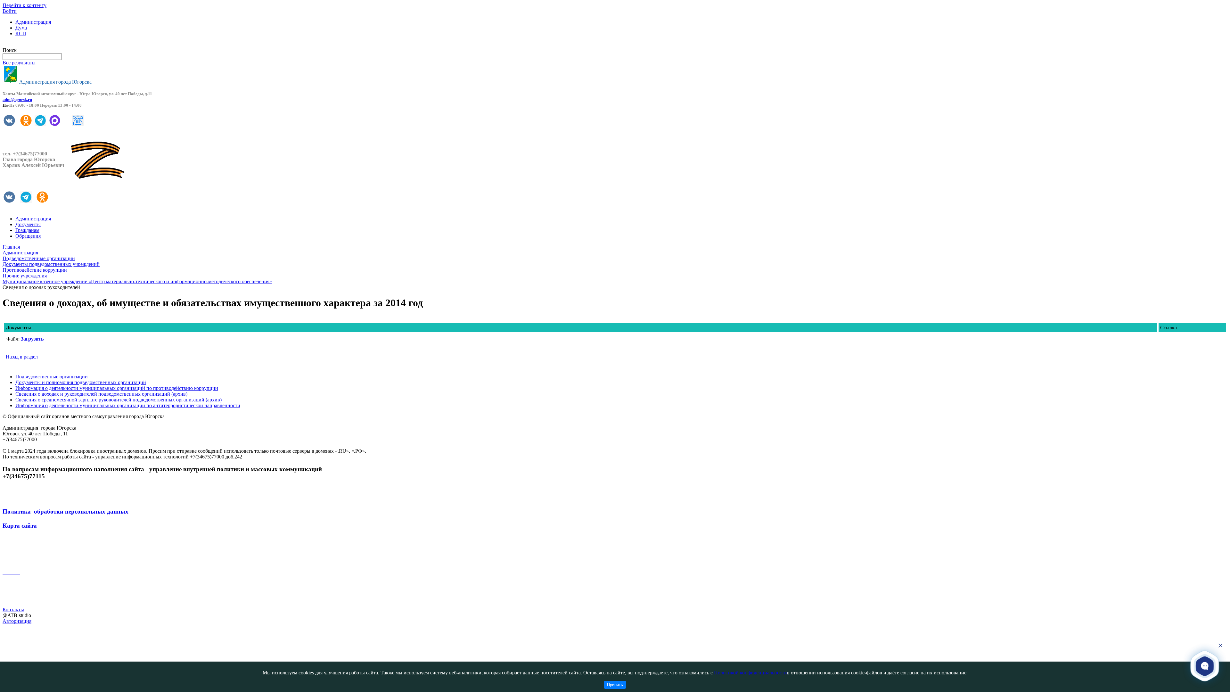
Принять (615, 684)
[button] (1204, 665)
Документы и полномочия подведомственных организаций (80, 382)
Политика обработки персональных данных (65, 511)
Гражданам (27, 230)
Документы (28, 224)
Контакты (13, 609)
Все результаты (19, 62)
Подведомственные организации (51, 376)
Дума (21, 27)
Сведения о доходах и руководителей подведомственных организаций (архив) (101, 394)
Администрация (33, 22)
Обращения (28, 236)
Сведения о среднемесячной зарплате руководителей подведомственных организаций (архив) (118, 399)
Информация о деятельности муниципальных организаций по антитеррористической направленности (127, 405)
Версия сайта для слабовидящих (38, 44)
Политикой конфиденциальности (750, 672)
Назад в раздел (22, 356)
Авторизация (17, 621)
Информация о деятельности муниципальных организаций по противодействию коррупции (116, 388)
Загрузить (32, 339)
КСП (20, 33)
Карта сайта (20, 525)
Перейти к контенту (24, 5)
